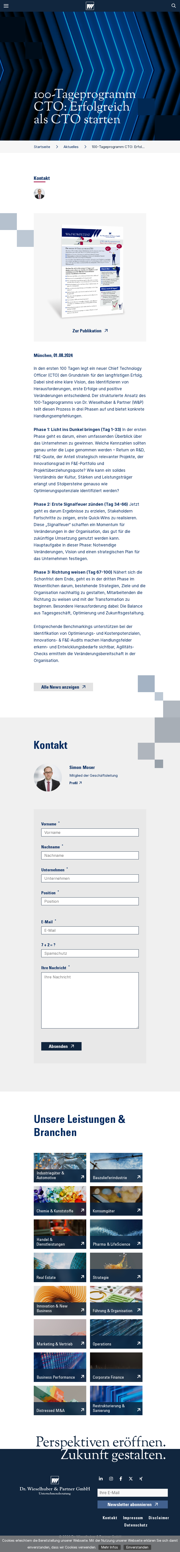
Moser (89, 768)
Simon (75, 768)
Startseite (42, 147)
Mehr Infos (109, 1547)
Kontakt (110, 1518)
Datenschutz (136, 1526)
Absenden (58, 1047)
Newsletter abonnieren (130, 1505)
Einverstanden (137, 1547)
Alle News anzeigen (60, 687)
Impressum (133, 1518)
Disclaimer (159, 1518)
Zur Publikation (86, 331)
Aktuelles (71, 147)
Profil (73, 783)
